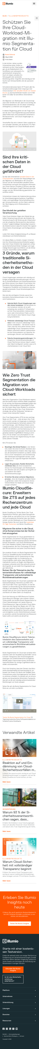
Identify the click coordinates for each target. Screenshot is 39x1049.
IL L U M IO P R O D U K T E (18, 16)
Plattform (6, 990)
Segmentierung (9, 809)
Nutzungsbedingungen (14, 1034)
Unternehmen (7, 996)
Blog (5, 16)
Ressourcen (7, 1021)
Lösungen (6, 1009)
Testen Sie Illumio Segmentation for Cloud (16, 717)
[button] (34, 3)
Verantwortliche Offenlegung (10, 1036)
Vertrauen (21, 1036)
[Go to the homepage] (8, 3)
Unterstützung (8, 1002)
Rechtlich (5, 1034)
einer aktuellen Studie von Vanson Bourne (19, 92)
